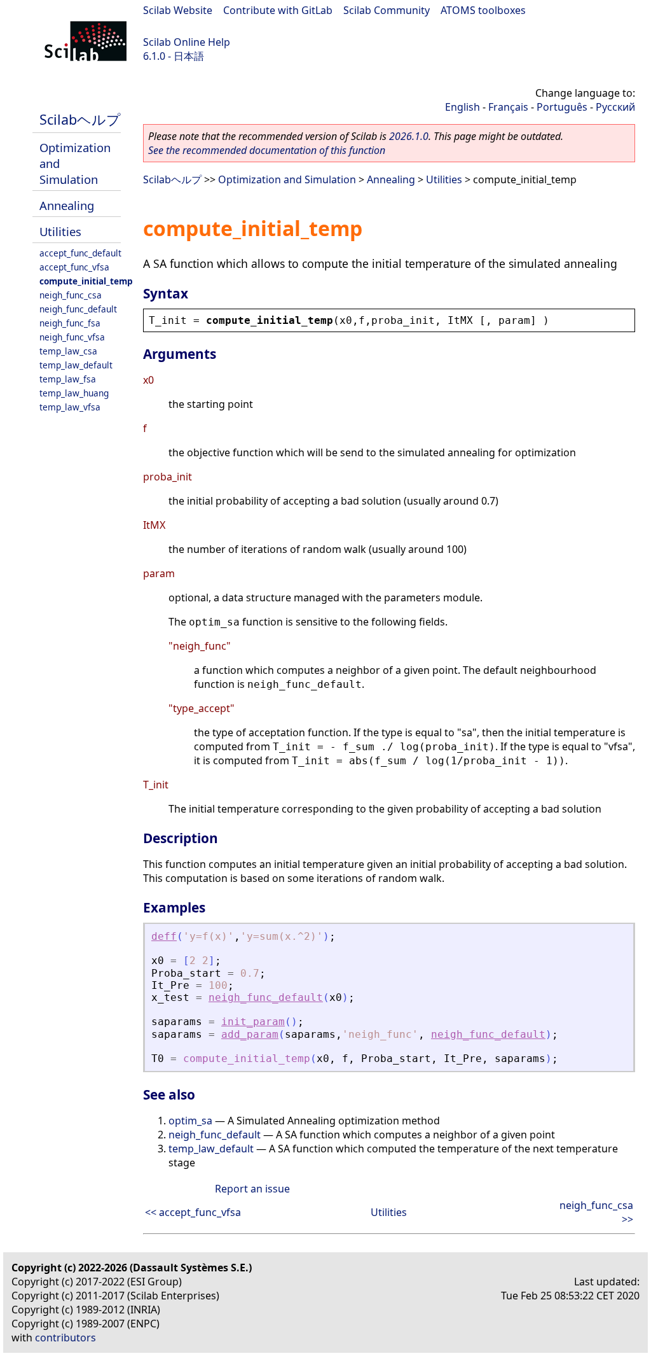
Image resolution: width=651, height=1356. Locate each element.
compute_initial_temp (86, 281)
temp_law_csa (68, 351)
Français (508, 107)
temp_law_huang (74, 393)
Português (562, 107)
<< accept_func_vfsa (193, 1212)
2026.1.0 (408, 136)
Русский (615, 107)
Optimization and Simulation (287, 179)
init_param (253, 1022)
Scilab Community (386, 10)
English (462, 107)
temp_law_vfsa (69, 407)
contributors (65, 1338)
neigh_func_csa (70, 295)
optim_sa (190, 1121)
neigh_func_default (78, 309)
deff (164, 936)
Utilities (60, 231)
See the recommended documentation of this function (266, 150)
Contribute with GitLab (277, 10)
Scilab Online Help (186, 42)
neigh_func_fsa (69, 323)
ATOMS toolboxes (483, 10)
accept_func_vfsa (74, 267)
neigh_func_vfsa (72, 337)
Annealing (66, 205)
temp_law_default (76, 365)
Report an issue (252, 1189)
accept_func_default (80, 253)
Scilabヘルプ (80, 119)
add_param (249, 1034)
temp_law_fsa (67, 379)
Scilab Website (177, 10)
